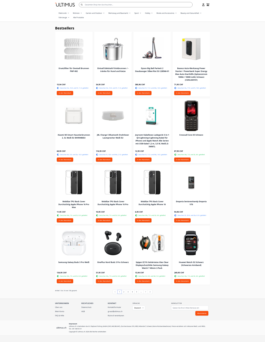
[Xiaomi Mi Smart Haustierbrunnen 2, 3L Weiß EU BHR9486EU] (73, 115)
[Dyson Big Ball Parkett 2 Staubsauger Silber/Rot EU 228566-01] (152, 49)
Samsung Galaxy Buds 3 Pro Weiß (73, 262)
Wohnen (76, 13)
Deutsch (137, 308)
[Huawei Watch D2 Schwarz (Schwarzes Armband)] (191, 243)
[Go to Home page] (65, 4)
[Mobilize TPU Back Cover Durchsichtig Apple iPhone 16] (152, 182)
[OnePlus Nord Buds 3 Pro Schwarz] (112, 243)
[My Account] (203, 5)
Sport (136, 13)
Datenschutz (86, 307)
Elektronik (63, 13)
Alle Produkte (78, 17)
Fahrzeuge (63, 17)
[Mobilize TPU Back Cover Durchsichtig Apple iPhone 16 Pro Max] (73, 182)
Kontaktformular (114, 307)
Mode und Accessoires (165, 13)
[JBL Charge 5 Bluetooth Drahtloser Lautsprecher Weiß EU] (112, 115)
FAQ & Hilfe (59, 315)
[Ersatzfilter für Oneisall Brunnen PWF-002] (73, 49)
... (141, 292)
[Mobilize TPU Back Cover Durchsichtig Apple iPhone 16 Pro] (112, 182)
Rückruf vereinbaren (116, 315)
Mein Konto (59, 311)
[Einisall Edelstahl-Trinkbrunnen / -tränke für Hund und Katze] (112, 49)
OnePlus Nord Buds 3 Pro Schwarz (113, 262)
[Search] (81, 5)
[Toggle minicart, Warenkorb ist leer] (208, 5)
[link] (115, 292)
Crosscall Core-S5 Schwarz (191, 135)
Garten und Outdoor (94, 13)
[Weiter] (150, 292)
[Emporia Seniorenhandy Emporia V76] (191, 182)
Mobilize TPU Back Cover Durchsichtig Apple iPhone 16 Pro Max (73, 204)
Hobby (147, 13)
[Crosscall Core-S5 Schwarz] (191, 115)
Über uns (58, 307)
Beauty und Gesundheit (190, 13)
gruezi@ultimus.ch (115, 311)
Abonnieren (201, 313)
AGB (83, 311)
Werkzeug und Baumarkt (118, 13)
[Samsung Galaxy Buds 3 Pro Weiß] (73, 243)
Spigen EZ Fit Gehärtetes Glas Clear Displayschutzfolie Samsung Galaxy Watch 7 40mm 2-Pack (152, 265)
